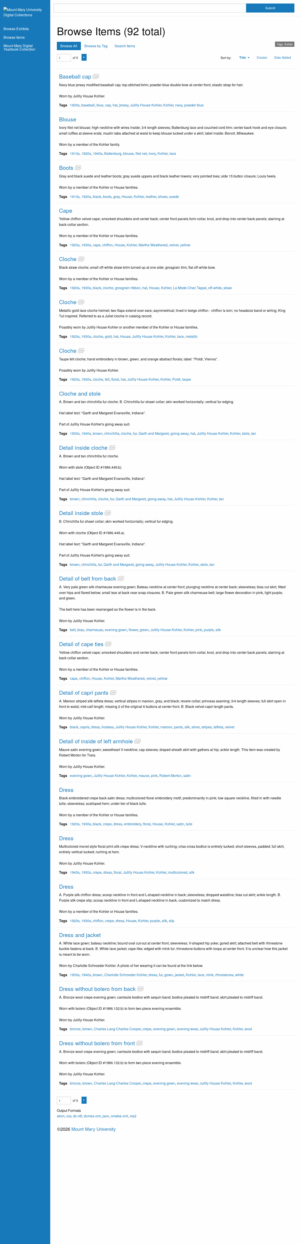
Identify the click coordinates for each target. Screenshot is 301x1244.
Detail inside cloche (83, 447)
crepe (107, 823)
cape (96, 244)
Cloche (67, 259)
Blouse (67, 119)
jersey (123, 105)
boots (107, 196)
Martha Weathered (153, 244)
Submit (270, 7)
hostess (108, 726)
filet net (141, 153)
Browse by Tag (96, 45)
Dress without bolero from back (97, 988)
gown (168, 974)
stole (245, 433)
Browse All (68, 45)
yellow (185, 244)
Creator (262, 57)
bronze (75, 1028)
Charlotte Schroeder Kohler (125, 974)
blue (100, 105)
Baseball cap (75, 76)
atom (61, 1115)
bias (80, 629)
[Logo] (25, 11)
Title (243, 57)
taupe (186, 379)
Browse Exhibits (16, 28)
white (239, 974)
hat (115, 105)
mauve (144, 775)
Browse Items (14, 37)
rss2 (133, 1115)
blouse (128, 153)
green (144, 629)
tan (253, 433)
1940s (97, 153)
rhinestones (224, 974)
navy (178, 105)
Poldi (176, 379)
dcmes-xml (92, 1115)
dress (95, 726)
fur (135, 433)
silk (218, 629)
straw (227, 287)
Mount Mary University (93, 1129)
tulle (189, 823)
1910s (75, 153)
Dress (66, 789)
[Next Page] (84, 57)
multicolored (177, 872)
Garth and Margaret (154, 433)
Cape (65, 210)
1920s (86, 153)
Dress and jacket (80, 935)
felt (107, 379)
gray (116, 196)
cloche (108, 287)
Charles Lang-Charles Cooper (117, 1028)
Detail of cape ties (81, 644)
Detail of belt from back (87, 578)
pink (198, 629)
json (105, 1115)
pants (178, 726)
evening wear (187, 1028)
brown (97, 433)
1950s (86, 872)
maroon (166, 726)
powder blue (194, 105)
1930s (75, 105)
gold (108, 336)
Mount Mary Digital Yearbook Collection (19, 47)
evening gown (116, 629)
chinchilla (111, 433)
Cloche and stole (80, 393)
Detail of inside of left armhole (96, 741)
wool (248, 1028)
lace (172, 153)
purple (209, 629)
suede (174, 196)
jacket (179, 974)
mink (210, 974)
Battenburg (112, 153)
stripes (206, 726)
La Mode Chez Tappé (189, 287)
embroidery (132, 823)
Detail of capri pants (83, 692)
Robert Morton (170, 775)
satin (187, 775)
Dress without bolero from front (97, 1043)
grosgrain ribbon (128, 287)
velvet (173, 244)
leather (151, 196)
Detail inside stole (81, 513)
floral (115, 379)
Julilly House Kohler (146, 105)
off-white (215, 287)
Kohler (168, 105)
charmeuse (94, 629)
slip (171, 920)
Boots (66, 167)
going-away (180, 433)
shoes (162, 196)
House (127, 196)
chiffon (107, 244)
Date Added (282, 57)
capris (84, 726)
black (97, 196)
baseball (88, 105)
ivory (152, 153)
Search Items (125, 45)
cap (108, 105)
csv (68, 1115)
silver (195, 726)
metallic (192, 336)
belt (73, 629)
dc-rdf (77, 1115)
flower (133, 629)
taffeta (218, 726)
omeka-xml (119, 1115)
